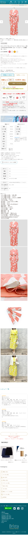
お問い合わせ (4, 521)
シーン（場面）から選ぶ (5, 196)
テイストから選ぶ (4, 214)
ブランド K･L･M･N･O (14, 215)
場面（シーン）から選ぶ (7, 491)
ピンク (8, 202)
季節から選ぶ (3, 210)
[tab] (10, 36)
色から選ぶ (3, 201)
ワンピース (10, 206)
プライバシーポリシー (6, 514)
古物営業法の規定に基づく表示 (8, 518)
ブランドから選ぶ (4, 215)
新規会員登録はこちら (22, 5)
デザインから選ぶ (4, 200)
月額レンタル (7, 75)
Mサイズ (10, 198)
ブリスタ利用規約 (5, 513)
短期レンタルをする (17, 83)
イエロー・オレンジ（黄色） (12, 201)
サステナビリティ (5, 519)
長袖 (9, 205)
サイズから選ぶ (4, 198)
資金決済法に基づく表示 (6, 517)
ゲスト (16, 5)
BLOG (3, 522)
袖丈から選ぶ (3, 205)
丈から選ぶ (5, 488)
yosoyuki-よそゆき (13, 214)
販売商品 (4, 497)
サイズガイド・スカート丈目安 (10, 162)
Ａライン (11, 200)
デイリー (14, 196)
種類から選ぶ (3, 206)
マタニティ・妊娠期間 (16, 197)
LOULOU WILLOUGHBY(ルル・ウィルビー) (9, 216)
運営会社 (3, 512)
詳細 (14, 87)
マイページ (17, 137)
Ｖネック (11, 207)
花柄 (10, 209)
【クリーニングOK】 (5, 218)
